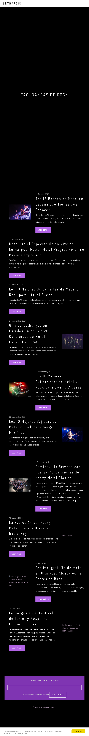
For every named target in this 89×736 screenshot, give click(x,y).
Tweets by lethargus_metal (44, 707)
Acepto (78, 731)
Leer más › (43, 230)
